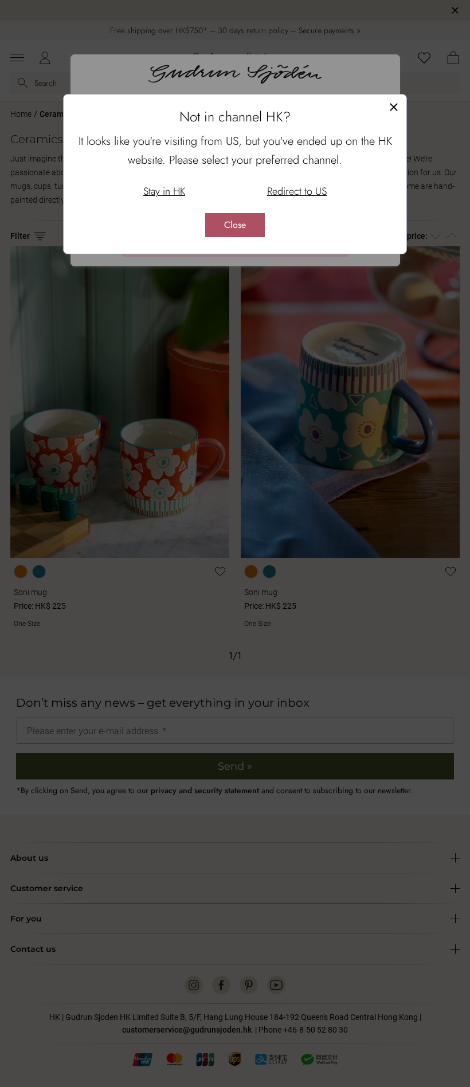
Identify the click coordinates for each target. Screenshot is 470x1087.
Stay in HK (164, 191)
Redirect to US (297, 191)
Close (235, 224)
